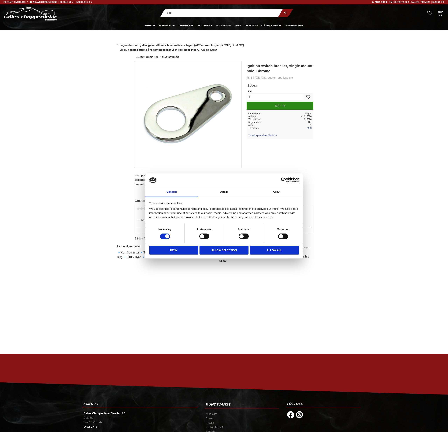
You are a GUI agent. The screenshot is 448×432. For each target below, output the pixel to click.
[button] (429, 13)
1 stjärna (138, 208)
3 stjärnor (144, 208)
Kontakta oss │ (402, 2)
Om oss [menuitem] (210, 418)
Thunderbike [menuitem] (185, 25)
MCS (309, 128)
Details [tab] (224, 191)
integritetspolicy (199, 385)
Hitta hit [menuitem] (210, 423)
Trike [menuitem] (237, 25)
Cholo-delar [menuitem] (204, 25)
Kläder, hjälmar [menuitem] (271, 25)
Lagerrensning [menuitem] (294, 25)
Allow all (274, 250)
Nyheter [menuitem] (150, 25)
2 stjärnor (141, 208)
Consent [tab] (171, 191)
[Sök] (285, 13)
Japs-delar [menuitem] (251, 25)
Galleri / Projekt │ (421, 2)
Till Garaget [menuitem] (223, 25)
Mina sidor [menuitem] (211, 414)
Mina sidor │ (382, 2)
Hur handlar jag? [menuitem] (214, 427)
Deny (173, 250)
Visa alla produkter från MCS (262, 135)
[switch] (204, 236)
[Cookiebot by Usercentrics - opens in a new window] (283, 180)
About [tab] (276, 191)
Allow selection (224, 250)
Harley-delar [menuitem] (167, 25)
